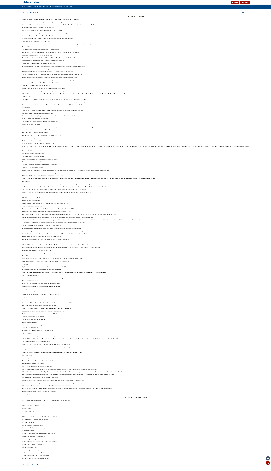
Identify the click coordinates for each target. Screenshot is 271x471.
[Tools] (268, 463)
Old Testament (47, 6)
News (71, 6)
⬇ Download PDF (245, 12)
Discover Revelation (57, 6)
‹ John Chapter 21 (33, 12)
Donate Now (245, 2)
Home (23, 6)
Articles (66, 6)
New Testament (38, 6)
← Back (23, 12)
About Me (29, 6)
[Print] (268, 458)
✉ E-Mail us (235, 2)
